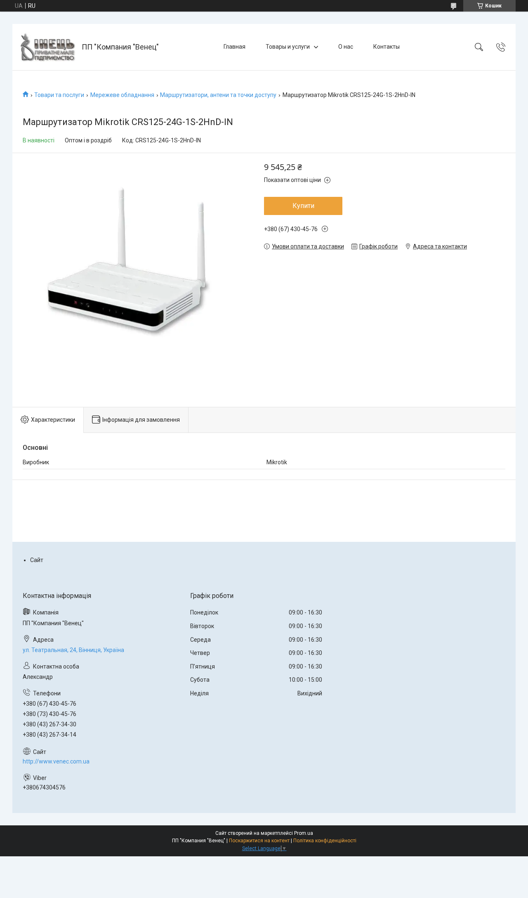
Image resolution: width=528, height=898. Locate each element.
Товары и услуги (288, 46)
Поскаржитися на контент (259, 841)
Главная (234, 46)
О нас (345, 46)
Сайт (36, 560)
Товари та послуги (59, 95)
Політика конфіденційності (324, 841)
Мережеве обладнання (122, 95)
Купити (303, 206)
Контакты (386, 46)
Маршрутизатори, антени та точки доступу (218, 95)
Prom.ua (303, 833)
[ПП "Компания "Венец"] (48, 47)
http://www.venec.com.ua (56, 761)
